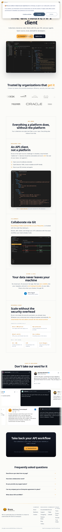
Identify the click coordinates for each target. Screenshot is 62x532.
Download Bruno (32, 448)
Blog (42, 521)
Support (43, 512)
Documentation (44, 509)
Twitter (49, 512)
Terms (56, 511)
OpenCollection (24, 208)
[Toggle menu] (59, 2)
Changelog (43, 514)
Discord (50, 509)
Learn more (52, 5)
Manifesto (35, 512)
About (34, 509)
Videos (42, 523)
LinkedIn (50, 514)
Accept (39, 14)
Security (57, 517)
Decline (51, 14)
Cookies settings (27, 14)
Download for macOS (25, 36)
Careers (35, 514)
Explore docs (38, 36)
